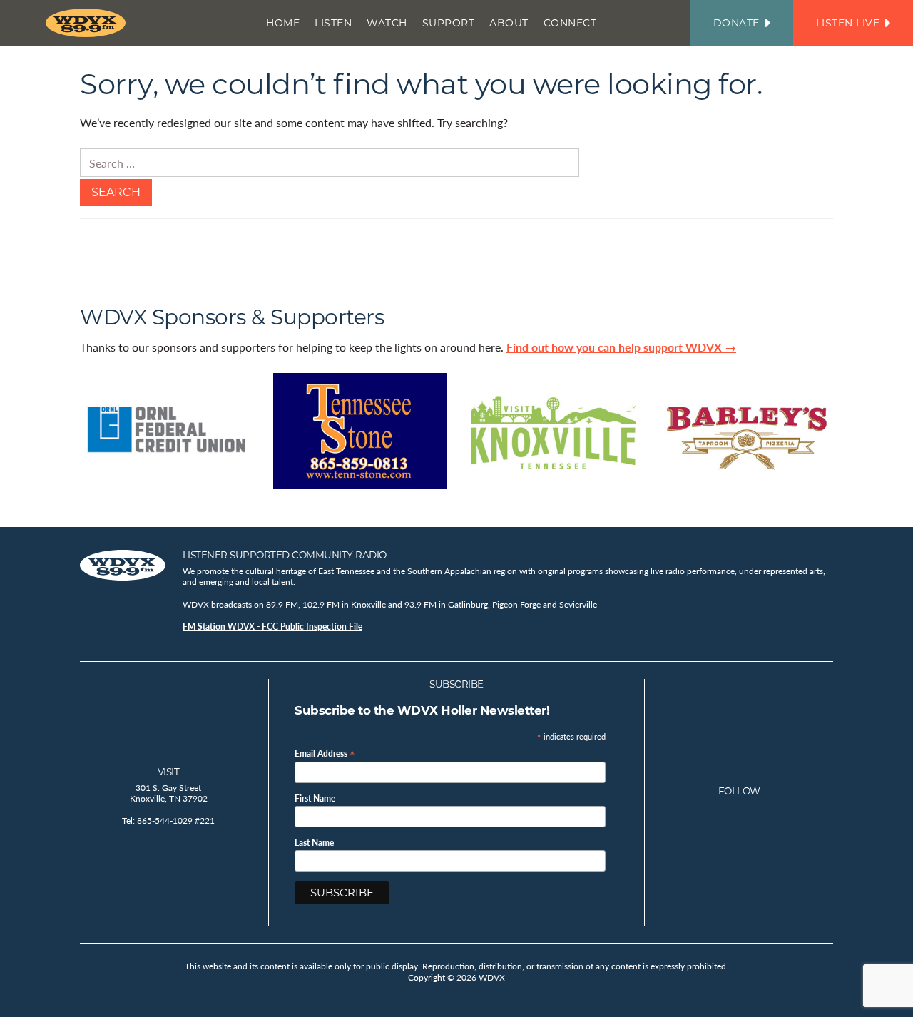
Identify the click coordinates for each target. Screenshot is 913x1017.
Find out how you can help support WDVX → (621, 347)
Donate (736, 22)
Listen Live (848, 22)
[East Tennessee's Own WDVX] (88, 23)
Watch (387, 22)
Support (448, 22)
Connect (570, 22)
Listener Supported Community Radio (285, 555)
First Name (315, 798)
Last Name (314, 843)
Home (283, 22)
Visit (169, 771)
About (509, 22)
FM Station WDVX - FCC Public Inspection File (272, 626)
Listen (333, 22)
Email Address (325, 753)
